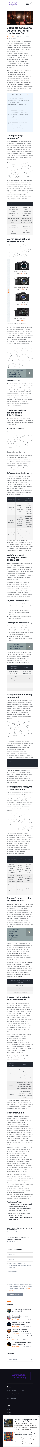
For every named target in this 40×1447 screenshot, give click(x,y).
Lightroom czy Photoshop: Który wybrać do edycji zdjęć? (25, 1420)
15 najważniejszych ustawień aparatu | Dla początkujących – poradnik (20, 1205)
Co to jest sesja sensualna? (15, 98)
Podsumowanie (15, 102)
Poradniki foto (10, 37)
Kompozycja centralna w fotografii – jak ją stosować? (20, 1330)
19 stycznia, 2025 (27, 1313)
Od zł (22, 273)
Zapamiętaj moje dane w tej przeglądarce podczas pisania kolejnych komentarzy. (20, 1265)
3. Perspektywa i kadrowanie (18, 112)
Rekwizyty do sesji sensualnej (18, 120)
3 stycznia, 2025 (27, 1326)
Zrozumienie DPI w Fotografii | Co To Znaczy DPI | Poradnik (20, 1214)
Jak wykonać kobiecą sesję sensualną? (18, 100)
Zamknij (38, 1416)
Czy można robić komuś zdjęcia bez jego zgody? (21, 1310)
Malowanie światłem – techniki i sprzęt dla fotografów (21, 1323)
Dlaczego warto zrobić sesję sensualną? (19, 126)
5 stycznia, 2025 (27, 1320)
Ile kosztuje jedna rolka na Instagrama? (20, 1317)
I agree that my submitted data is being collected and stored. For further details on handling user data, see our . (20, 1287)
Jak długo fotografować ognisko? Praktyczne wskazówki (22, 1343)
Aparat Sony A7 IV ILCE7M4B (22, 302)
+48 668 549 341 (12, 1398)
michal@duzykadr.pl (13, 1394)
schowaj (26, 95)
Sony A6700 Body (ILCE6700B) (22, 287)
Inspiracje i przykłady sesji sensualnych (19, 128)
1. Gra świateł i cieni (16, 108)
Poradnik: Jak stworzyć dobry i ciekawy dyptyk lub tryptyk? (24, 1433)
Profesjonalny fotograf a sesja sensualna (19, 124)
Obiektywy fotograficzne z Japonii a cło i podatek (19, 1337)
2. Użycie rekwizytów (16, 110)
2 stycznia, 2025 (27, 1333)
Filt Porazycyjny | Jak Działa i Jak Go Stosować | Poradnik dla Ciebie (20, 1210)
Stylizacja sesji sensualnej (17, 118)
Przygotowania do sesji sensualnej (17, 122)
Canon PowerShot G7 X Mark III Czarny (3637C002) (22, 318)
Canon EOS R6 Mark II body (22, 271)
